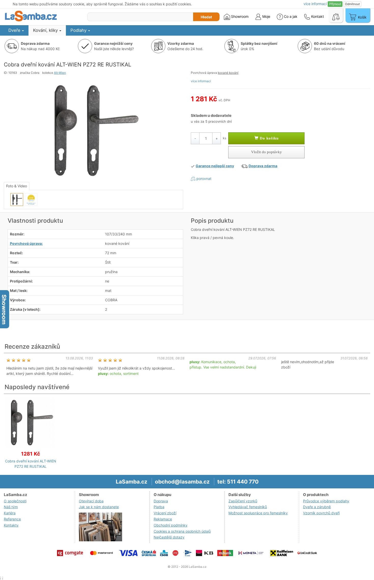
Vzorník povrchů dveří (321, 513)
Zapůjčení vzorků (242, 501)
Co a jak (290, 16)
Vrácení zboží (165, 513)
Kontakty (11, 525)
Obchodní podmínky (171, 525)
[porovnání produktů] (336, 15)
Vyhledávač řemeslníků (247, 507)
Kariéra (10, 513)
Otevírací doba (91, 501)
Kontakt (317, 16)
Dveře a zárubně (317, 507)
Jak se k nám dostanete (99, 507)
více (315, 4)
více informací (201, 81)
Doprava (161, 501)
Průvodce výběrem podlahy (326, 501)
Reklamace (163, 519)
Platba (159, 507)
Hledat (206, 17)
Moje (265, 16)
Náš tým (11, 507)
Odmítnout (352, 4)
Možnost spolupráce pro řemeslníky (258, 513)
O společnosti (15, 501)
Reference (12, 519)
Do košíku (268, 138)
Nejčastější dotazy (169, 537)
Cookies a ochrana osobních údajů (182, 531)
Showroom (239, 16)
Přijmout (335, 4)
